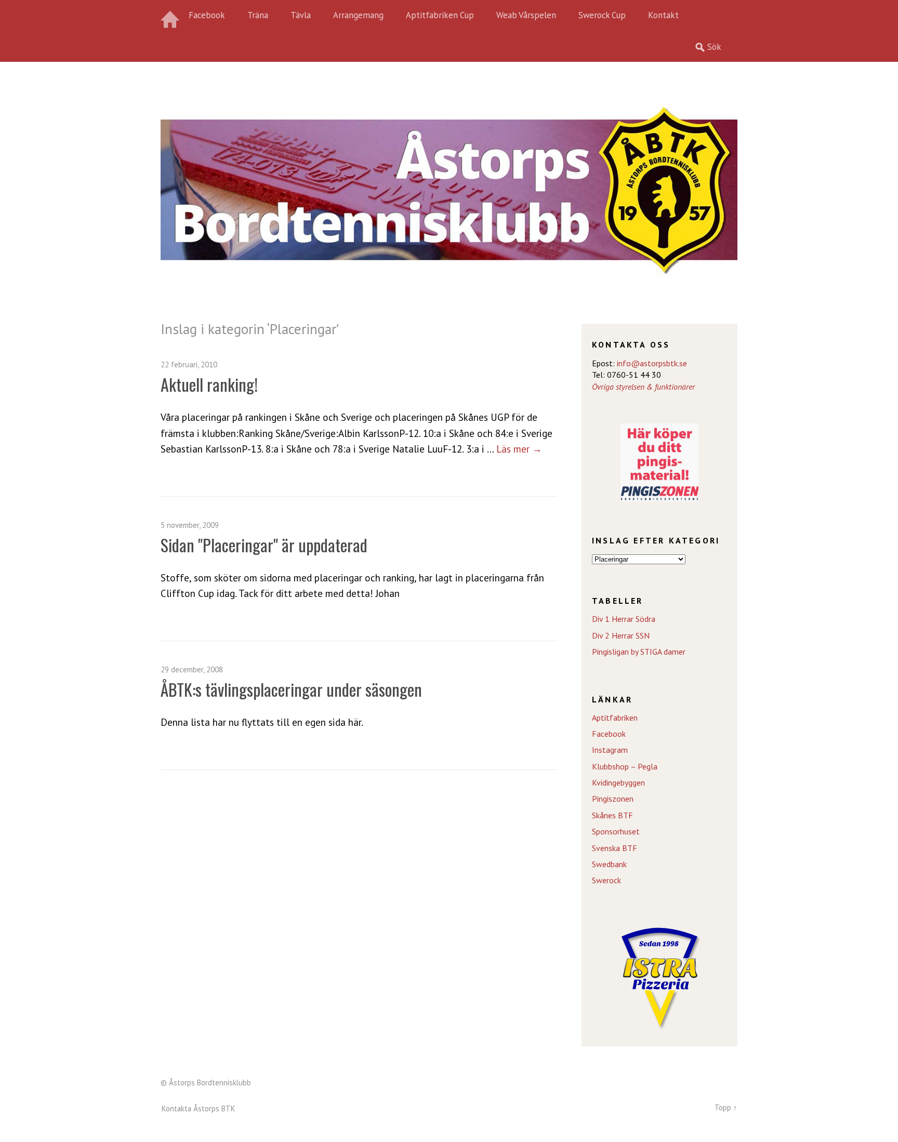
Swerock (606, 880)
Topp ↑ (726, 1107)
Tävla (300, 15)
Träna (257, 15)
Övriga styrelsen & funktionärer (643, 386)
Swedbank (609, 864)
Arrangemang (358, 15)
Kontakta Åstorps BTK (198, 1108)
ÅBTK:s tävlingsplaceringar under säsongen (291, 689)
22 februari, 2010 (189, 364)
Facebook (207, 15)
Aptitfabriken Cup (440, 15)
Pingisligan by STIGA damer (638, 651)
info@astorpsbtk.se (652, 363)
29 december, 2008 (192, 669)
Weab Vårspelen (526, 15)
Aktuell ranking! (209, 384)
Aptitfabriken (615, 717)
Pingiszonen (612, 798)
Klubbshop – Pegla (624, 766)
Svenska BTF (614, 848)
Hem (171, 15)
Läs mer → (519, 448)
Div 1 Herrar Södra (623, 619)
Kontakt (663, 15)
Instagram (610, 750)
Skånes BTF (612, 815)
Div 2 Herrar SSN (621, 635)
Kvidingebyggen (618, 782)
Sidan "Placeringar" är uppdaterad (264, 545)
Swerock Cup (602, 15)
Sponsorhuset (616, 831)
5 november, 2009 (190, 525)
